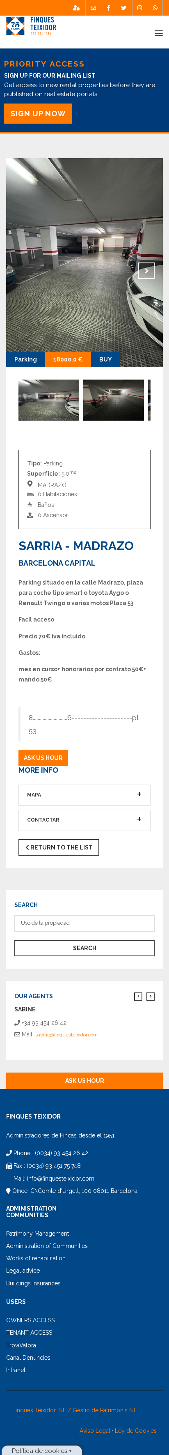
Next (146, 270)
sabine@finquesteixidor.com (66, 1035)
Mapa (34, 795)
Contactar (43, 820)
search (84, 948)
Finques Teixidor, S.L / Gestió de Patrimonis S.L (74, 1410)
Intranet (15, 1370)
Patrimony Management (37, 1233)
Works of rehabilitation (36, 1258)
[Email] (93, 8)
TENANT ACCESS (29, 1332)
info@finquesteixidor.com (60, 1178)
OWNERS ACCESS (30, 1320)
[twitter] (123, 8)
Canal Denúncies (28, 1357)
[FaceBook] (108, 8)
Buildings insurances (33, 1283)
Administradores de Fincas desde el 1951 (60, 1135)
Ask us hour (43, 758)
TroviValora (21, 1345)
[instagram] (139, 8)
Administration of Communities (47, 1246)
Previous (22, 270)
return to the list (61, 847)
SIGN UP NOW (38, 113)
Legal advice (23, 1270)
